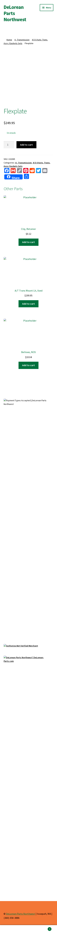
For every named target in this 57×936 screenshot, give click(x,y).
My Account (9, 930)
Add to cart (26, 144)
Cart (44, 928)
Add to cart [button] (28, 242)
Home (9, 39)
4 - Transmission (21, 39)
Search (28, 930)
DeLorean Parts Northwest (20, 913)
